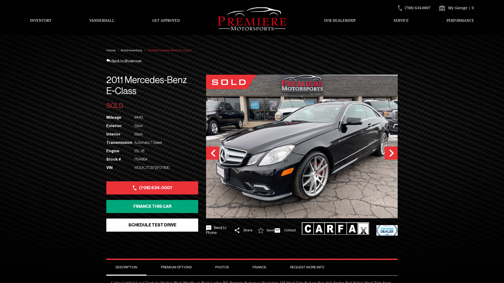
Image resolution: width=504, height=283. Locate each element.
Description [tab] (126, 267)
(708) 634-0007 (155, 188)
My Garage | (460, 7)
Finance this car (152, 206)
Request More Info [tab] (307, 267)
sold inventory (131, 50)
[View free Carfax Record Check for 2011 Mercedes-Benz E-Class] (337, 230)
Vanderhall (101, 20)
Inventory (40, 20)
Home (111, 50)
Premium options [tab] (176, 267)
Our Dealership (340, 20)
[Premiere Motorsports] (252, 18)
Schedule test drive (152, 225)
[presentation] (212, 153)
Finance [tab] (259, 267)
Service (401, 20)
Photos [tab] (222, 267)
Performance (460, 20)
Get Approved (166, 20)
